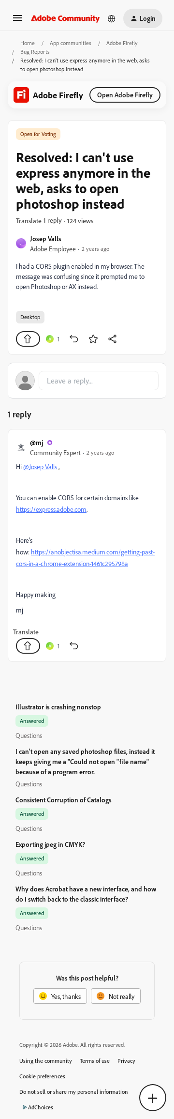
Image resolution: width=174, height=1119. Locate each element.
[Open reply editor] (87, 380)
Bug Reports (35, 51)
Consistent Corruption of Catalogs (63, 800)
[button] (17, 21)
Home (27, 42)
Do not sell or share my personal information (73, 1091)
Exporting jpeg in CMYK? (50, 844)
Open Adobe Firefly (125, 95)
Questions (28, 735)
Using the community (45, 1060)
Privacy (126, 1060)
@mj (36, 442)
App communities (70, 42)
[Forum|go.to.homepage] (65, 18)
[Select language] (111, 18)
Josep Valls (45, 238)
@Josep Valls (40, 466)
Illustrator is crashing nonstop (58, 707)
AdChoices (40, 1107)
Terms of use (95, 1060)
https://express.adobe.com (51, 509)
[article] (87, 545)
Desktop (30, 317)
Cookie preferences (42, 1076)
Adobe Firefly (122, 42)
